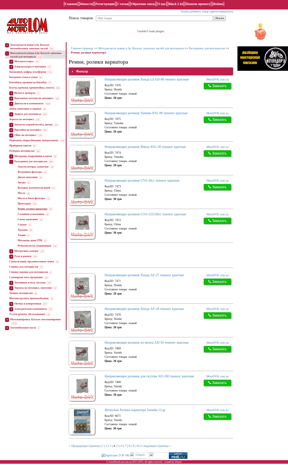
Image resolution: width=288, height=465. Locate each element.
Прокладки (24, 203)
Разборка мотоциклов (21, 150)
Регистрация (105, 4)
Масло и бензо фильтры (31, 198)
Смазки (22, 224)
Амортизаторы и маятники (30, 66)
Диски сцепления (28, 177)
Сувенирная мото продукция (26, 277)
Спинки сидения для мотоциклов (28, 272)
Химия (22, 235)
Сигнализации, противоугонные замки (31, 261)
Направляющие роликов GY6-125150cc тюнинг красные (145, 214)
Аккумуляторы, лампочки (33, 166)
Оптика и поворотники (27, 303)
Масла (21, 193)
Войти (218, 4)
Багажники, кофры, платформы (27, 71)
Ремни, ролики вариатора (32, 208)
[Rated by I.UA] (158, 455)
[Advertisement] (145, 255)
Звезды (22, 182)
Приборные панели (20, 145)
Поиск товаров (81, 18)
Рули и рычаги (22, 256)
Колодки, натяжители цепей (34, 187)
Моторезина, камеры (26, 250)
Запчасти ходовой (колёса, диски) (33, 124)
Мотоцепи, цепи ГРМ (30, 240)
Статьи (122, 4)
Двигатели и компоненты (28, 103)
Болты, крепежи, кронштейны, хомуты (31, 87)
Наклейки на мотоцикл (27, 129)
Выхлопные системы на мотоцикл (33, 98)
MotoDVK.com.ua (217, 79)
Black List (175, 4)
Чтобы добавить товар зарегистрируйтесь (207, 11)
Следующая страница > (156, 446)
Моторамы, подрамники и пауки (33, 156)
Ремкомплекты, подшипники (34, 245)
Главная (71, 4)
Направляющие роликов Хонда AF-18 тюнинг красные (144, 309)
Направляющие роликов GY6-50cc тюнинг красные (142, 180)
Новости (86, 4)
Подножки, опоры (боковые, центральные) (34, 140)
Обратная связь (143, 4)
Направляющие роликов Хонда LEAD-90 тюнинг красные (147, 79)
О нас (161, 4)
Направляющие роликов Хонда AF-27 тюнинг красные (144, 275)
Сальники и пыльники (31, 214)
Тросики (23, 229)
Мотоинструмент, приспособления (29, 298)
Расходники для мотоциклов (30, 161)
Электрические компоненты (30, 308)
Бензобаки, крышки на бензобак (28, 82)
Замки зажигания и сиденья (25, 108)
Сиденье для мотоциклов (23, 266)
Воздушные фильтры (30, 171)
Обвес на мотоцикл (25, 135)
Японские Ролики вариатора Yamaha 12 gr (135, 410)
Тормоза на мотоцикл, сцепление (33, 287)
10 (137, 446)
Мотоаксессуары (23, 61)
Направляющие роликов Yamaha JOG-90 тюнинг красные (146, 113)
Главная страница (82, 48)
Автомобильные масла (23, 327)
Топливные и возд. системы (30, 282)
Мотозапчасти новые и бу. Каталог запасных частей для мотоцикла (141, 48)
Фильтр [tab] (82, 71)
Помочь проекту (198, 4)
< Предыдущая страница (84, 446)
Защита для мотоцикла (27, 114)
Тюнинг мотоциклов (21, 293)
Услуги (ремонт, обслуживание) (27, 314)
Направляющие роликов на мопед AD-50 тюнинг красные (147, 342)
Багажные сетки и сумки (23, 77)
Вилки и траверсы (24, 92)
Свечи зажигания (28, 219)
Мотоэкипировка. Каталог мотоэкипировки (35, 319)
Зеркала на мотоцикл (21, 119)
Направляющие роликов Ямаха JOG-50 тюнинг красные (145, 147)
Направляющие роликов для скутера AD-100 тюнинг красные (149, 376)
